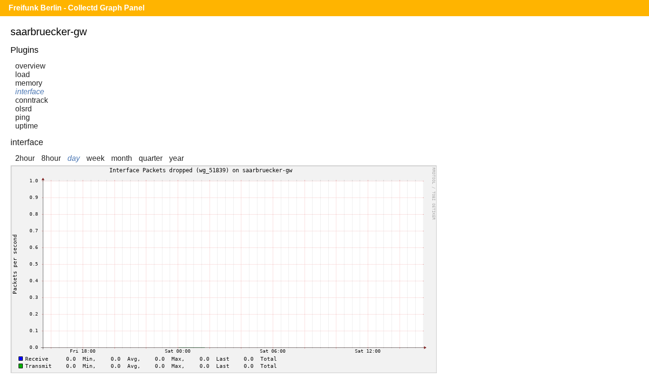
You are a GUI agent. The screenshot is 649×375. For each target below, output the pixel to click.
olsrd (23, 109)
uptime (26, 126)
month (121, 158)
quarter (150, 158)
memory (28, 83)
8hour (51, 158)
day (73, 158)
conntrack (31, 100)
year (176, 158)
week (95, 158)
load (22, 74)
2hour (25, 158)
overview (30, 66)
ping (22, 117)
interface (29, 92)
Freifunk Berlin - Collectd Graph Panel (76, 8)
